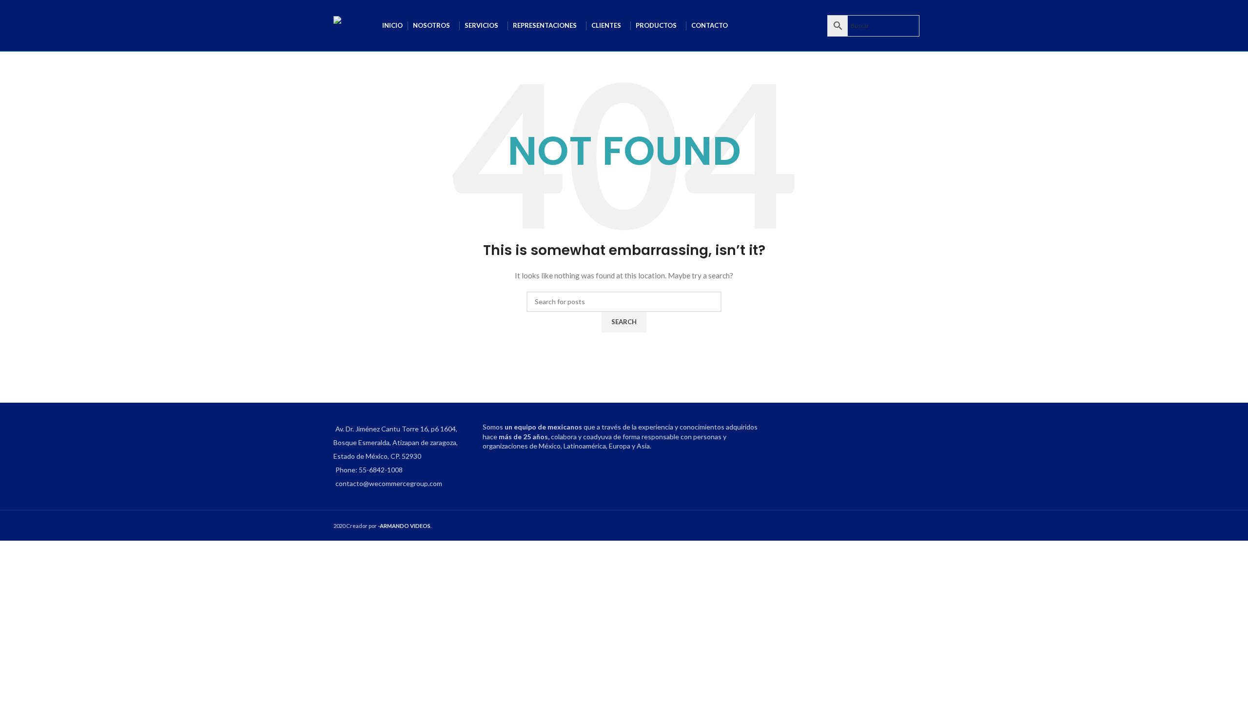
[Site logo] (352, 24)
